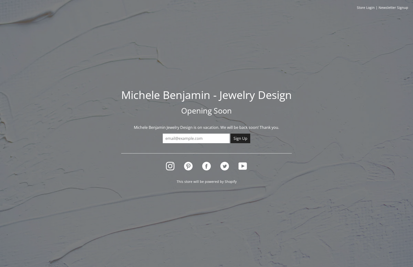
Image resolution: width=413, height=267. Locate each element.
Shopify (231, 181)
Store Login (366, 7)
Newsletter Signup (393, 7)
